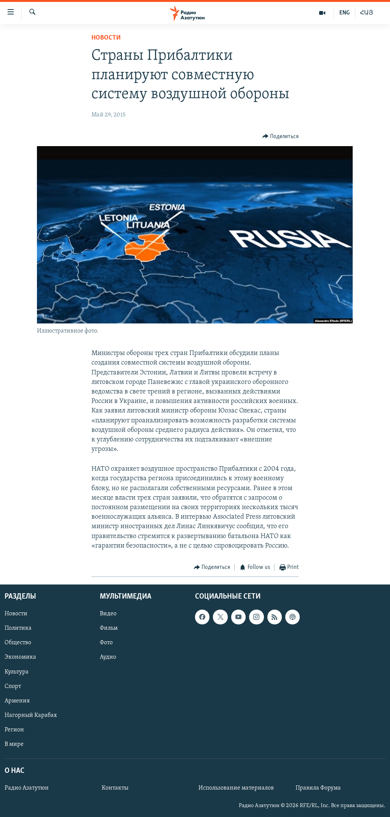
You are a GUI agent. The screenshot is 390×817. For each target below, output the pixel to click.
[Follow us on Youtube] (238, 617)
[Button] (280, 137)
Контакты (115, 788)
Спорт (13, 686)
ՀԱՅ (366, 13)
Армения (17, 701)
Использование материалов (236, 788)
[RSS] (274, 617)
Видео (108, 614)
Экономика (20, 658)
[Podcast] (292, 617)
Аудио (108, 658)
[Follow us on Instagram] (256, 617)
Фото (106, 643)
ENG (344, 13)
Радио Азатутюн (27, 788)
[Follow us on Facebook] (202, 617)
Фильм (109, 629)
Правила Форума (318, 788)
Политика (18, 629)
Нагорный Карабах (31, 715)
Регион (14, 730)
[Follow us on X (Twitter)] (220, 617)
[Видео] (322, 13)
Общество (18, 643)
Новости (106, 38)
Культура (17, 672)
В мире (14, 744)
